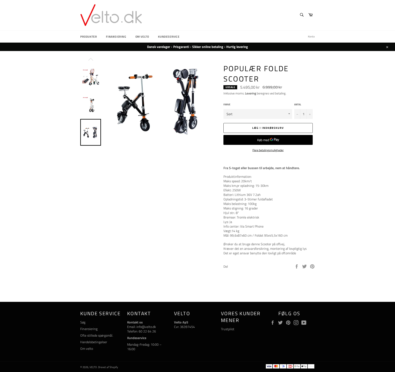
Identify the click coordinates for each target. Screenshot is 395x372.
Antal (297, 104)
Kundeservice (168, 36)
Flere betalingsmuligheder (268, 150)
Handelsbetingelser (93, 341)
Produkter (88, 36)
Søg (82, 322)
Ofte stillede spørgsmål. (96, 335)
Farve (226, 104)
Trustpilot (227, 329)
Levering (250, 93)
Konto (311, 36)
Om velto (142, 36)
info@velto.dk (146, 326)
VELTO (93, 367)
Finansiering (116, 36)
